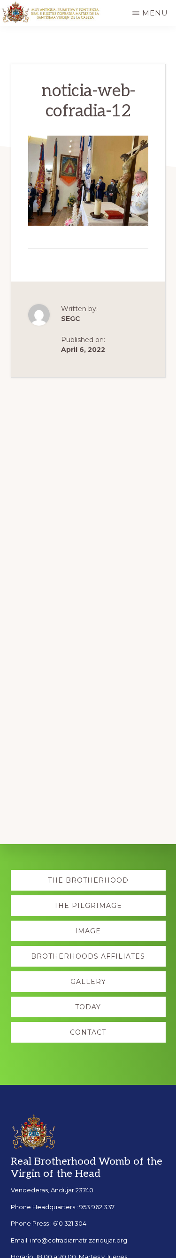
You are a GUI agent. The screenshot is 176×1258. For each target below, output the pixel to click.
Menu (155, 12)
